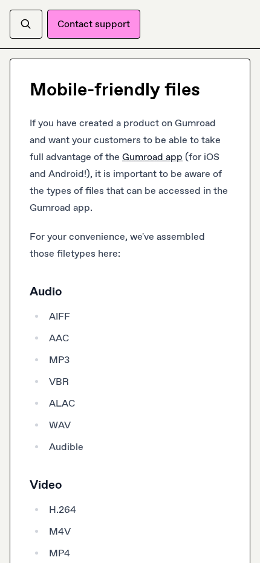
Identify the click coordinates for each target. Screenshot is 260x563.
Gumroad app (152, 156)
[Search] (26, 24)
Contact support (93, 24)
